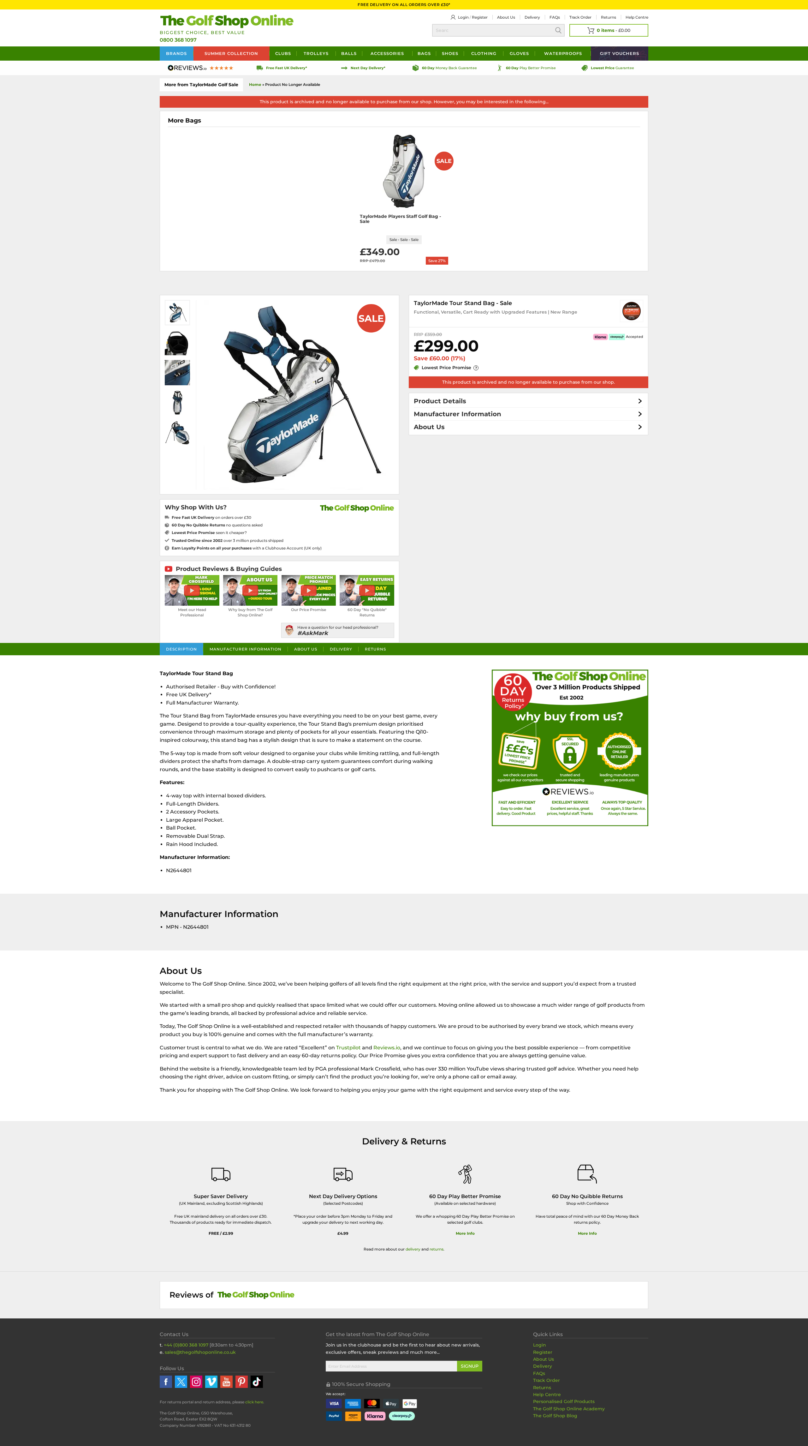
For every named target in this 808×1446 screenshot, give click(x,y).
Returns (608, 17)
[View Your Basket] (609, 30)
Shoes (450, 53)
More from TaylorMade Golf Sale (201, 84)
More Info (465, 1233)
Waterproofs (563, 53)
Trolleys (316, 53)
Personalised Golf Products (564, 1401)
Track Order (580, 17)
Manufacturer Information (457, 414)
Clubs (283, 53)
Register (480, 17)
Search (558, 30)
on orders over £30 (211, 517)
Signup (469, 1366)
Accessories (387, 53)
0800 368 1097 (178, 40)
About (506, 17)
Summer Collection (231, 53)
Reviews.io (386, 1048)
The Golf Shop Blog (555, 1416)
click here (254, 1402)
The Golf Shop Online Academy (569, 1409)
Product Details (440, 401)
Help (637, 17)
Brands (176, 53)
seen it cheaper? (209, 532)
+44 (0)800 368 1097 (186, 1345)
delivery (413, 1249)
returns (436, 1249)
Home (255, 84)
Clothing (483, 53)
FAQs (555, 17)
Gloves (519, 53)
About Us (429, 427)
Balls (349, 53)
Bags (424, 53)
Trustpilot (348, 1048)
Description (181, 649)
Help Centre (547, 1394)
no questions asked (217, 525)
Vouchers (619, 53)
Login (463, 17)
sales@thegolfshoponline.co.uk (200, 1352)
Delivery (532, 17)
